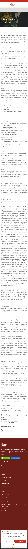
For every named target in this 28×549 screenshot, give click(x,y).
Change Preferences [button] (14, 544)
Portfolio (4, 480)
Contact (4, 489)
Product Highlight (6, 477)
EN (16, 1)
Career (3, 486)
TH (13, 1)
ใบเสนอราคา (4, 497)
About (3, 472)
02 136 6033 (5, 509)
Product (4, 474)
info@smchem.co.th (8, 511)
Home (2, 23)
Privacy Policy (5, 495)
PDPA (3, 492)
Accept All (20, 541)
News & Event (5, 483)
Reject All (8, 541)
